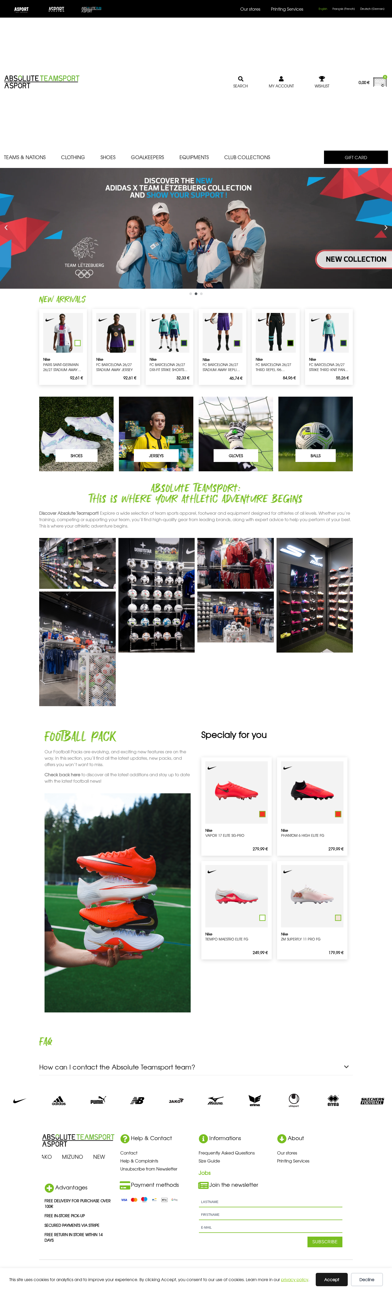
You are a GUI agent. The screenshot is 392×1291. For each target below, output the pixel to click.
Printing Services (287, 9)
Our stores (250, 9)
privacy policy (294, 1279)
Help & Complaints (139, 1160)
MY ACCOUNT (281, 86)
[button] (6, 228)
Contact (128, 1152)
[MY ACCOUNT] (281, 79)
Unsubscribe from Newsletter (148, 1168)
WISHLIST (322, 86)
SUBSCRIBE (325, 1242)
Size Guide (209, 1160)
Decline (366, 1279)
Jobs (205, 1172)
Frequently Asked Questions (227, 1152)
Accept (331, 1279)
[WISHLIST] (322, 79)
